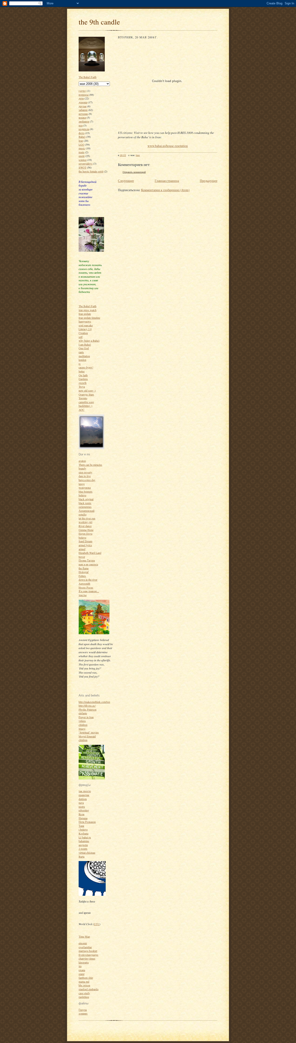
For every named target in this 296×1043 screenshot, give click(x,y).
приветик (84, 795)
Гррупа (83, 1010)
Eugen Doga (85, 533)
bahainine (84, 841)
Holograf (84, 572)
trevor (82, 556)
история (83, 114)
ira (80, 966)
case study (84, 993)
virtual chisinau (87, 852)
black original (86, 499)
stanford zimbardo (89, 989)
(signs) (82, 90)
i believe (83, 829)
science (82, 160)
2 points (83, 848)
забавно (83, 110)
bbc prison (84, 985)
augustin (83, 845)
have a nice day (87, 480)
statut (81, 974)
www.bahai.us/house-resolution (168, 146)
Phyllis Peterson (87, 709)
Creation (83, 333)
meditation (84, 356)
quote (82, 156)
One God (84, 348)
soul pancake (86, 325)
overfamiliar (85, 947)
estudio (82, 514)
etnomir (83, 943)
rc (80, 363)
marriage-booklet (88, 951)
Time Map (84, 936)
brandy (82, 468)
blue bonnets (85, 491)
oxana (82, 970)
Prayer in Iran (86, 717)
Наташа (83, 818)
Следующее (126, 180)
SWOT (82, 167)
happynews (85, 321)
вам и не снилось (88, 564)
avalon (82, 461)
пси (81, 125)
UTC (96, 924)
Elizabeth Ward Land (90, 553)
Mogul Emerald (87, 736)
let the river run (87, 518)
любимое (84, 121)
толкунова (85, 487)
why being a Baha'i (89, 340)
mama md (84, 981)
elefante (83, 713)
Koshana (83, 833)
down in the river (88, 579)
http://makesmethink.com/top (94, 702)
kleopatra (84, 962)
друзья (82, 106)
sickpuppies (85, 507)
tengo (82, 484)
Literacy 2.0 (85, 329)
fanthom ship (86, 977)
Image (82, 728)
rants (81, 352)
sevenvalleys (85, 163)
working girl (85, 522)
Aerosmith (84, 583)
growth (82, 383)
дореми (83, 102)
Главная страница (167, 180)
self (81, 337)
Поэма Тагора (87, 560)
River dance (85, 526)
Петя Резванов (87, 822)
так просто (85, 791)
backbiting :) (85, 406)
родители (84, 129)
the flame (84, 568)
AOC (81, 409)
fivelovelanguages (88, 955)
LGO (81, 144)
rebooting (84, 810)
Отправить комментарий (134, 172)
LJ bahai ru (85, 837)
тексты (82, 595)
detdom (83, 799)
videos (82, 721)
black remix (85, 503)
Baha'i (82, 136)
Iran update (85, 314)
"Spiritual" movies (89, 732)
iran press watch (87, 310)
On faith (83, 375)
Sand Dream (85, 541)
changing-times (87, 958)
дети (81, 98)
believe (82, 495)
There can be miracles (90, 464)
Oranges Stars (86, 394)
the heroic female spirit (91, 171)
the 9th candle (99, 22)
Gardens (83, 379)
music (82, 148)
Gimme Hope (86, 530)
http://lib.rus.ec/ (87, 705)
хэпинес (83, 1013)
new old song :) (87, 390)
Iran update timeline (89, 317)
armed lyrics (85, 545)
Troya (82, 386)
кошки (82, 117)
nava (81, 802)
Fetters (82, 576)
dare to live (85, 476)
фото (81, 133)
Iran (81, 140)
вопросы (84, 94)
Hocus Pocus (86, 587)
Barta (81, 856)
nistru (82, 806)
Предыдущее (208, 180)
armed (82, 549)
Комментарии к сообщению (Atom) (165, 190)
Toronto (83, 398)
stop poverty (85, 472)
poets (81, 152)
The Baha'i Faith (87, 77)
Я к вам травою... (89, 591)
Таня (81, 826)
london (82, 360)
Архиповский (86, 510)
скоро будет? (86, 367)
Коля (81, 814)
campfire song (86, 402)
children (83, 725)
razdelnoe (84, 997)
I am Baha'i (85, 344)
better (82, 371)
